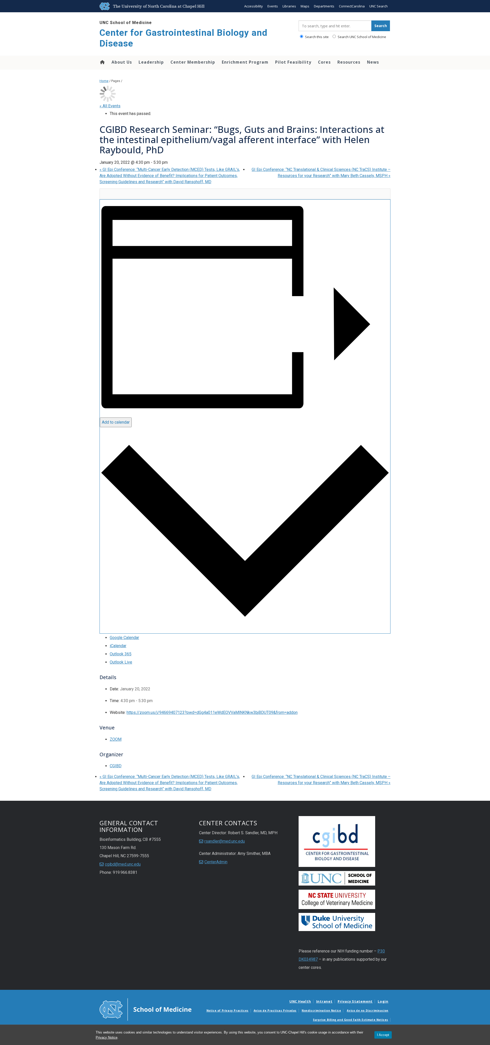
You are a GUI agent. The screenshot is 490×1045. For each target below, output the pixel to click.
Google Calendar (124, 637)
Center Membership (192, 62)
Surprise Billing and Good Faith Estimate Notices (350, 1019)
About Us (122, 62)
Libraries (289, 6)
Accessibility (253, 6)
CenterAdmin (215, 862)
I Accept (383, 1035)
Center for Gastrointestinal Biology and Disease (183, 38)
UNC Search (378, 6)
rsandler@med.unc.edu (224, 841)
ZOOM (115, 739)
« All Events (110, 105)
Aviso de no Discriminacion (367, 1010)
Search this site (316, 36)
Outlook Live (121, 662)
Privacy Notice (106, 1037)
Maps (305, 6)
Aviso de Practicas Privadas (275, 1010)
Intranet (324, 1001)
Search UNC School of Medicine (361, 36)
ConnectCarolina (352, 6)
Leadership (151, 62)
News (373, 62)
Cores (324, 62)
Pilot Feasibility (293, 62)
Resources (348, 62)
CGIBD (115, 765)
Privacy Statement (355, 1001)
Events (272, 6)
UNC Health (300, 1001)
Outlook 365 (120, 654)
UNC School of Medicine (126, 22)
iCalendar (118, 645)
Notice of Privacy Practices (227, 1010)
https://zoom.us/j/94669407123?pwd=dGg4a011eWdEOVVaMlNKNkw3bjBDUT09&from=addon (212, 712)
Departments (324, 6)
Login (383, 1001)
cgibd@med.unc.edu (123, 864)
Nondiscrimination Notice (321, 1010)
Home (102, 62)
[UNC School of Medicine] (145, 1009)
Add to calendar (116, 422)
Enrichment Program (245, 62)
